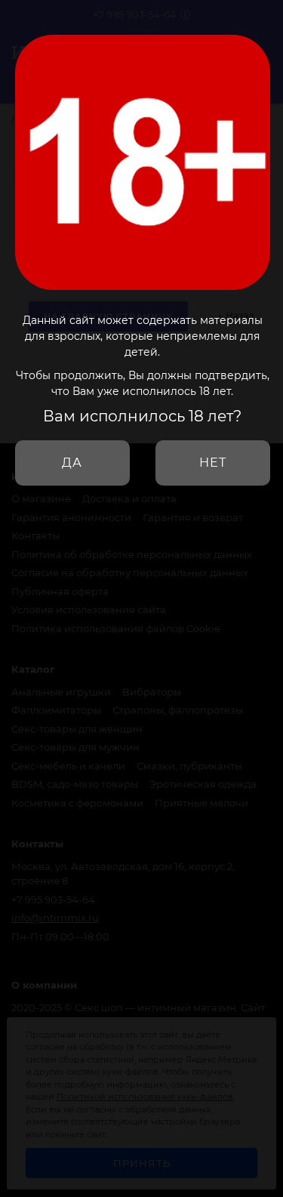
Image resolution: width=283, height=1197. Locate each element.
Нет (212, 462)
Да (72, 462)
